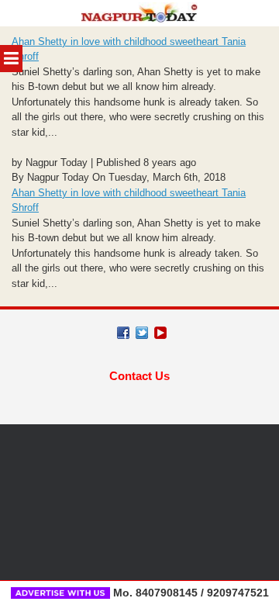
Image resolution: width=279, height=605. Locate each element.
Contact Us (139, 375)
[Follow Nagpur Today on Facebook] (123, 333)
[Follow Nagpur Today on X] (142, 333)
